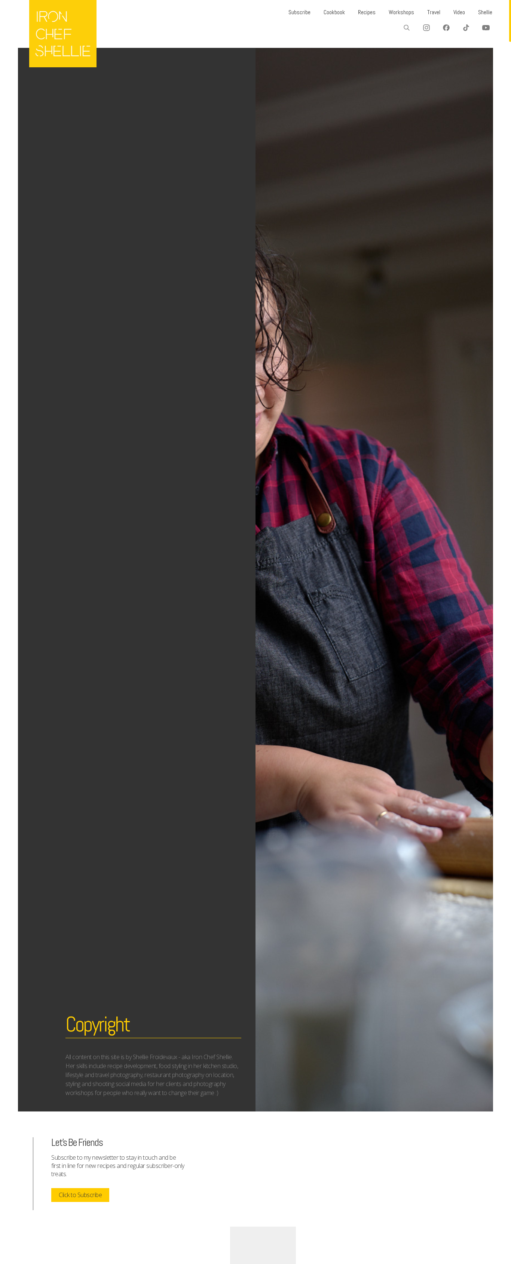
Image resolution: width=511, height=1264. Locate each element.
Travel (433, 12)
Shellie (485, 12)
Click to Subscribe (80, 1195)
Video (459, 12)
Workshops (401, 12)
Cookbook (334, 12)
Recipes (367, 12)
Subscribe (299, 12)
